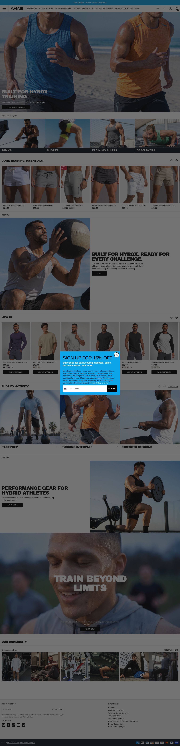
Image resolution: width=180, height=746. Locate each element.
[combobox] (67, 389)
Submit (112, 389)
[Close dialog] (116, 354)
